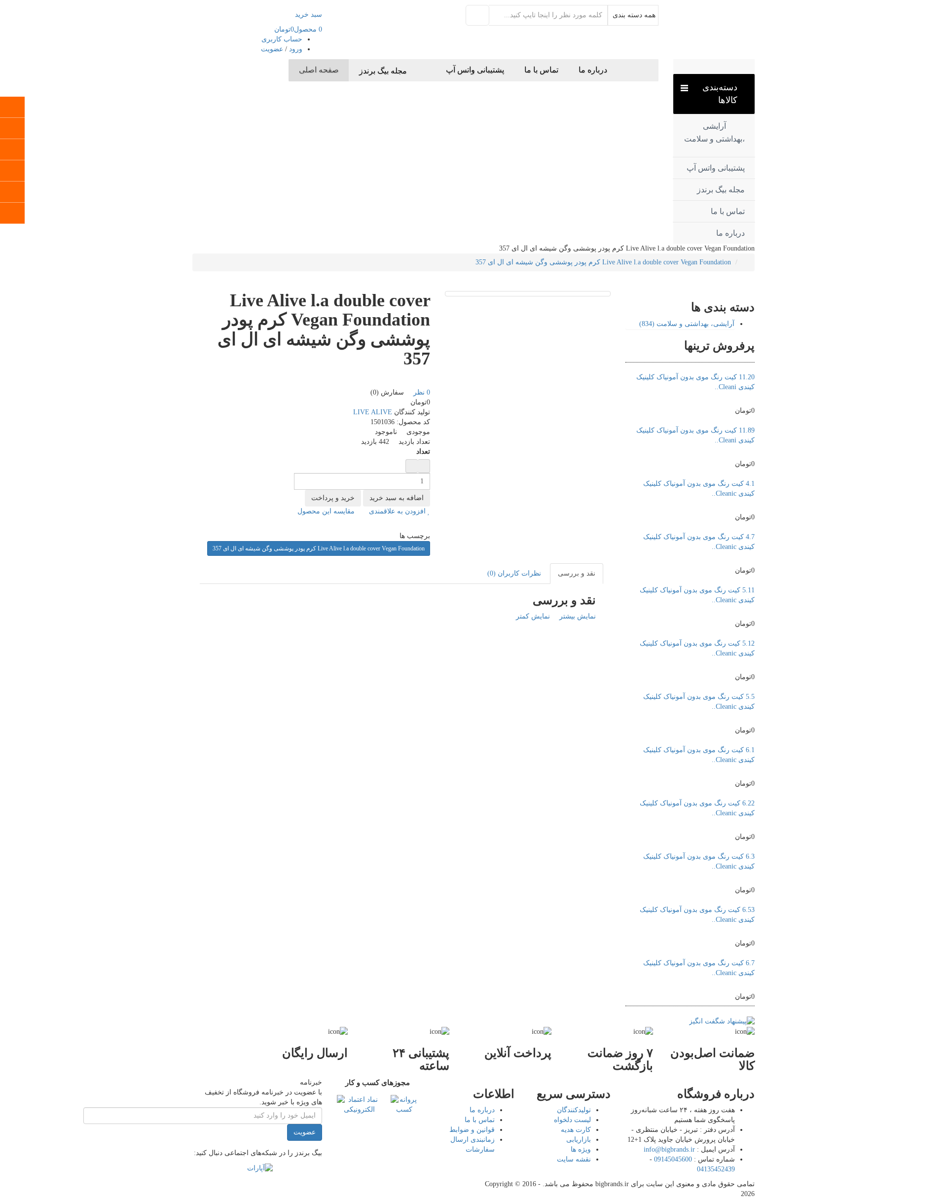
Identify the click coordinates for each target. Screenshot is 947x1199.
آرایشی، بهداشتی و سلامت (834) (686, 323)
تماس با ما (480, 1120)
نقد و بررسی (576, 573)
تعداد (423, 451)
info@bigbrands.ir (669, 1149)
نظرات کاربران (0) (514, 573)
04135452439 (716, 1169)
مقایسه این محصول (327, 511)
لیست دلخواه (572, 1120)
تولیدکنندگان (574, 1110)
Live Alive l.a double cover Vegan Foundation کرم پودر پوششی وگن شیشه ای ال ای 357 (603, 262)
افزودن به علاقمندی (398, 511)
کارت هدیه (576, 1129)
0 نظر (421, 392)
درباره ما (482, 1110)
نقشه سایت (574, 1159)
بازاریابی (578, 1139)
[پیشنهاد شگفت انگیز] (722, 1020)
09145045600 (673, 1159)
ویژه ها (581, 1149)
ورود (295, 49)
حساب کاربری (281, 39)
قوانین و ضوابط (472, 1129)
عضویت (272, 49)
